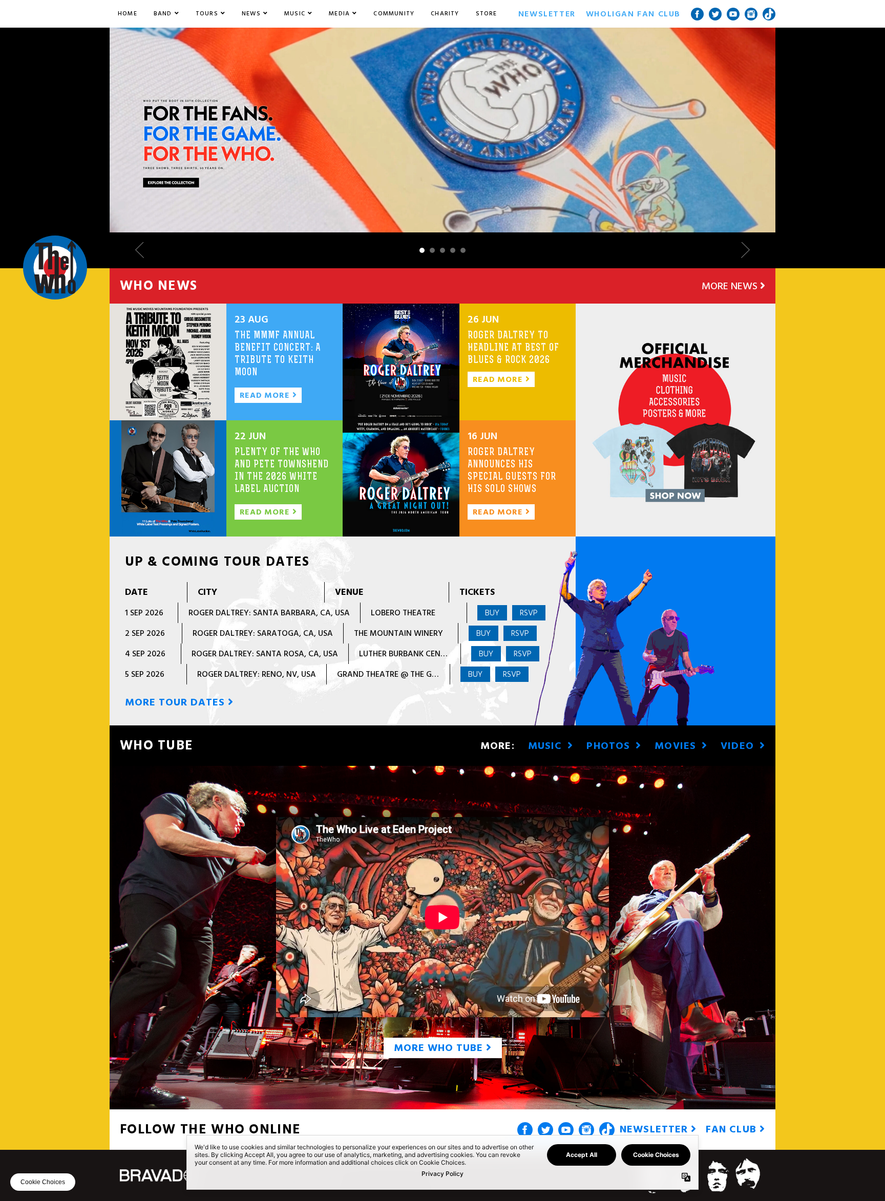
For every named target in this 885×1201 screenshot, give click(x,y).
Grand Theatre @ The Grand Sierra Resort (423, 674)
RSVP (529, 612)
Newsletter (547, 13)
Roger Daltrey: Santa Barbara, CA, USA (269, 612)
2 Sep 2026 (145, 633)
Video (739, 746)
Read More (266, 395)
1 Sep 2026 (144, 612)
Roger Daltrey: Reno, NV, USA (256, 674)
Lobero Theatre (403, 612)
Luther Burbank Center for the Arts (433, 653)
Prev (143, 250)
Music (546, 746)
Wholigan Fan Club (633, 13)
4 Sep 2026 (145, 653)
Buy (492, 612)
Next (741, 250)
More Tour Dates (176, 702)
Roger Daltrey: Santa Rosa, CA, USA (265, 653)
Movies (677, 746)
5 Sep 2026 (144, 674)
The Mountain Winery (398, 633)
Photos (609, 746)
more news (731, 286)
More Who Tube (440, 1048)
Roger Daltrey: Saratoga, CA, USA (263, 633)
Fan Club (733, 1129)
